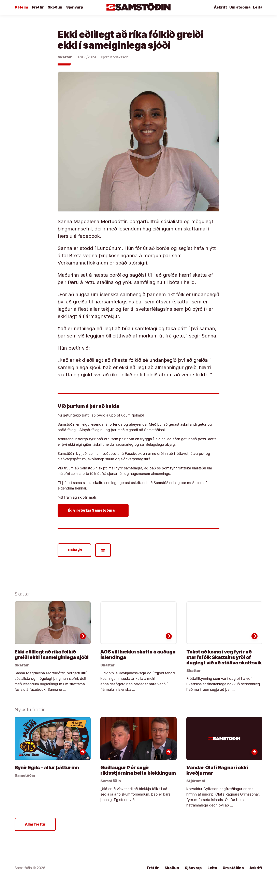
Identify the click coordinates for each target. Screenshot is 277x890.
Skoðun (55, 7)
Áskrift (220, 7)
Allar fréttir (35, 824)
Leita (257, 7)
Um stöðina (239, 7)
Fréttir (38, 7)
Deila (75, 550)
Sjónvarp (74, 7)
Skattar (65, 57)
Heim (23, 7)
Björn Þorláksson (114, 57)
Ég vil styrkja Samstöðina (94, 510)
